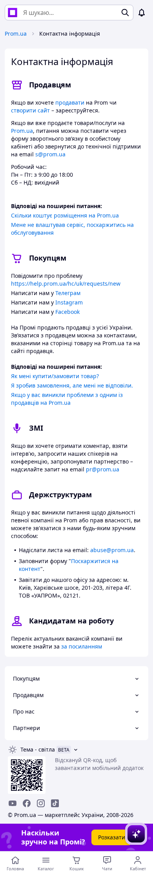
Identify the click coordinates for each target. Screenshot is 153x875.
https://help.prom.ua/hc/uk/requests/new (65, 283)
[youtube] (12, 803)
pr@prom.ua (102, 469)
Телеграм (67, 293)
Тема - (37, 749)
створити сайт (30, 110)
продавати (69, 102)
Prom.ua (16, 33)
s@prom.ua (50, 154)
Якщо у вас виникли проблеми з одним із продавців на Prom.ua (67, 398)
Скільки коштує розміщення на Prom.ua (65, 215)
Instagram (69, 302)
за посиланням (81, 646)
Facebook (67, 311)
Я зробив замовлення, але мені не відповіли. (72, 385)
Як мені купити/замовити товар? (55, 376)
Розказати (111, 837)
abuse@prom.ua (112, 550)
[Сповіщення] (141, 12)
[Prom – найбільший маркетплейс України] (12, 12)
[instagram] (41, 803)
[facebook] (26, 803)
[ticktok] (55, 803)
